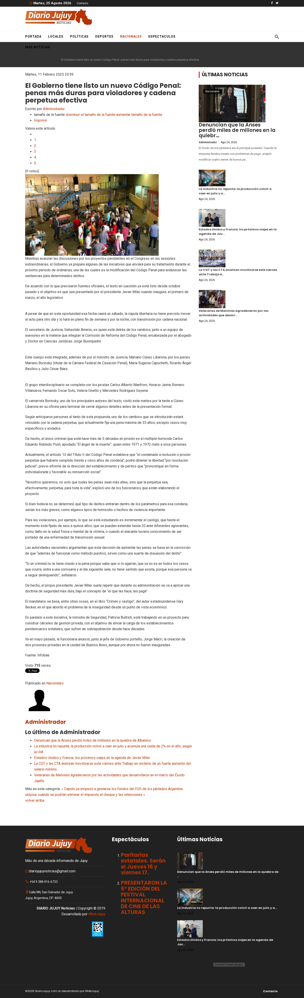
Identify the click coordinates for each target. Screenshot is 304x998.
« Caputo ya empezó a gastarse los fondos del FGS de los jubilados (114, 789)
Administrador (54, 109)
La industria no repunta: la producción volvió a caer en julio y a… (227, 908)
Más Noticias (37, 47)
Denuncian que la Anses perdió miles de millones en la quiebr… (237, 130)
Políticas (79, 36)
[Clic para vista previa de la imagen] (108, 215)
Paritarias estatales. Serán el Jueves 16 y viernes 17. (143, 863)
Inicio (35, 59)
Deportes (104, 36)
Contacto (82, 3)
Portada (33, 36)
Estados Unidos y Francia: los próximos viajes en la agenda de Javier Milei (92, 758)
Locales (55, 36)
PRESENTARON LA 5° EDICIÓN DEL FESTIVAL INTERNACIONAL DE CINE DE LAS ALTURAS (144, 897)
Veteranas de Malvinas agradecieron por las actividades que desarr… (233, 313)
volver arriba (34, 800)
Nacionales (131, 36)
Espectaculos (162, 36)
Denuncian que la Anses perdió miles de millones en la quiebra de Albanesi (92, 740)
